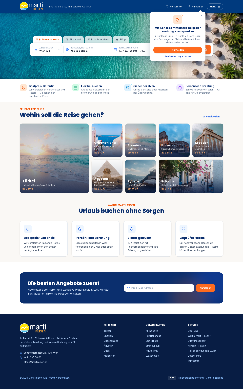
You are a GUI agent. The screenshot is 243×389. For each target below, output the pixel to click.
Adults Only (152, 350)
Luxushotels (152, 355)
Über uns (193, 330)
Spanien (108, 335)
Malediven (109, 355)
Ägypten (108, 345)
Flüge (123, 39)
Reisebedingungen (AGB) (202, 350)
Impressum (194, 360)
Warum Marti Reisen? (199, 335)
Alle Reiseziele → (213, 116)
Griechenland (111, 340)
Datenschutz (195, 355)
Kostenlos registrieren (178, 56)
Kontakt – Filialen (197, 345)
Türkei (107, 330)
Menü (213, 6)
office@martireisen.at (35, 362)
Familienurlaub (153, 335)
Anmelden (178, 49)
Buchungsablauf (196, 340)
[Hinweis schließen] (201, 16)
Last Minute (152, 340)
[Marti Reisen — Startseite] (31, 6)
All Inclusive (152, 330)
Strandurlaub (153, 345)
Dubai (107, 350)
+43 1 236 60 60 (32, 357)
